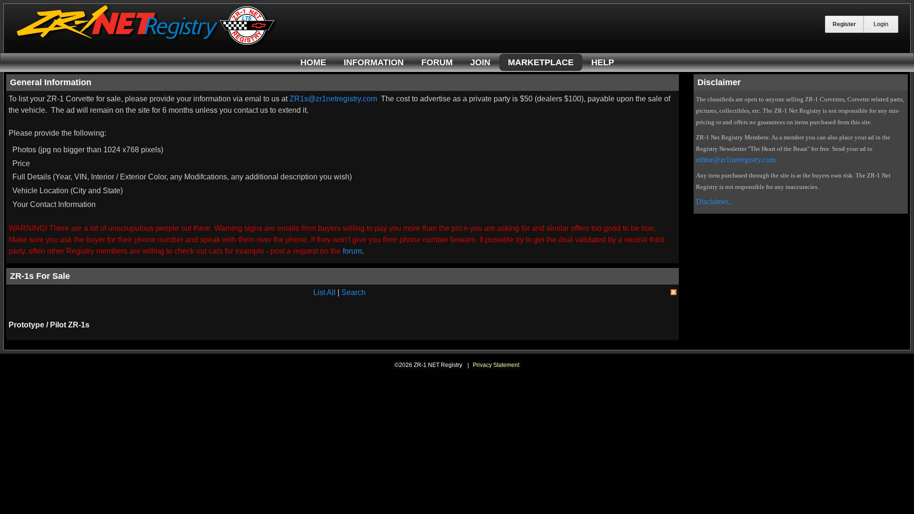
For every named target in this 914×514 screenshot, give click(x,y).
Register (844, 24)
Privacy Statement (496, 365)
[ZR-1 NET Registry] (147, 44)
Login (881, 24)
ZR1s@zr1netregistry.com (333, 99)
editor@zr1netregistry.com (735, 160)
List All (324, 292)
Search (353, 292)
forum (352, 251)
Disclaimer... (715, 202)
